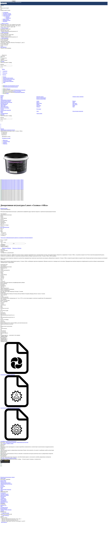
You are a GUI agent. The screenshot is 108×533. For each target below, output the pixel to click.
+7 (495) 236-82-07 (4, 38)
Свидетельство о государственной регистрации (10, 407)
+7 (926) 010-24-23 (4, 27)
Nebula (37, 104)
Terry (73, 106)
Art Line (2, 510)
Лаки (37, 111)
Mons (1, 97)
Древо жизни (39, 113)
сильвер (8, 443)
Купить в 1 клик (4, 246)
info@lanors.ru (3, 47)
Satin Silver (74, 103)
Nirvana (38, 106)
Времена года (3, 505)
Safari (73, 102)
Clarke (37, 101)
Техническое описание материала (7, 374)
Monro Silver (39, 103)
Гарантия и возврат (7, 14)
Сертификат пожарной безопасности (8, 441)
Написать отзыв (4, 336)
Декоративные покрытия (20, 90)
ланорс (4, 443)
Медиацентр (3, 496)
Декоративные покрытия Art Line (7, 129)
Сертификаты (3, 500)
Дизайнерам (8, 18)
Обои (4, 82)
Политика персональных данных (7, 477)
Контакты (5, 21)
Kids (1, 506)
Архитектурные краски (8, 77)
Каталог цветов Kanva (41, 97)
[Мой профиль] (1, 122)
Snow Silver (74, 104)
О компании (5, 12)
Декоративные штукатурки (9, 79)
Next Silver (38, 105)
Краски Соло (3, 481)
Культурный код (3, 508)
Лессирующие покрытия (77, 111)
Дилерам (7, 16)
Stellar (73, 105)
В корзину (3, 244)
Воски (1, 111)
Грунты (2, 109)
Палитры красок (40, 96)
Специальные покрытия (8, 81)
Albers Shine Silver (4, 106)
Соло (1, 98)
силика (11, 443)
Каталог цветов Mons (41, 98)
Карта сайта (3, 478)
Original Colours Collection (77, 96)
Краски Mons (3, 480)
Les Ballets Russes (4, 113)
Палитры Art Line (4, 103)
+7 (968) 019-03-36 (4, 32)
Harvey (37, 102)
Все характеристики (4, 227)
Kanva (1, 96)
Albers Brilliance (3, 104)
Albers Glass (3, 105)
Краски (4, 76)
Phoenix (74, 101)
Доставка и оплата (7, 13)
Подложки (38, 109)
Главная (2, 128)
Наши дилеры (6, 19)
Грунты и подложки (7, 80)
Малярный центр (6, 20)
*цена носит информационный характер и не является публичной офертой (16, 237)
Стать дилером (3, 3)
